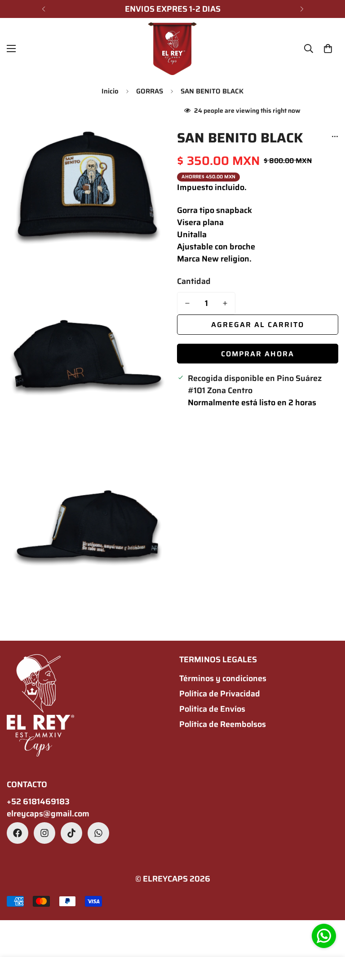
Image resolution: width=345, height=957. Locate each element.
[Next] (302, 9)
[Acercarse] (153, 122)
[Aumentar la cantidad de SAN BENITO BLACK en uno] (225, 303)
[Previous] (43, 9)
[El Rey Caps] (172, 49)
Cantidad (194, 281)
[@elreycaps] (71, 833)
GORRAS (149, 91)
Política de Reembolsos (222, 724)
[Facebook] (17, 833)
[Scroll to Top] (327, 908)
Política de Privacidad (219, 693)
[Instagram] (44, 833)
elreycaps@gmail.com (48, 814)
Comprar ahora (257, 353)
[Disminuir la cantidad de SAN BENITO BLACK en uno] (187, 303)
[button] (328, 48)
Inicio (110, 91)
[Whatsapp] (98, 833)
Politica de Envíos (212, 709)
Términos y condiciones (222, 678)
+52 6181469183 (38, 802)
